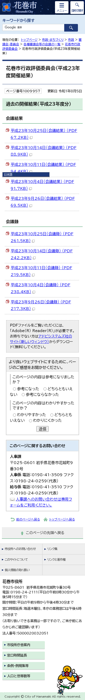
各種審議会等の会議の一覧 (42, 44)
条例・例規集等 (18, 665)
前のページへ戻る (28, 519)
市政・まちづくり (53, 39)
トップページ (29, 39)
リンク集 (52, 548)
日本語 (8, 174)
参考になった (28, 389)
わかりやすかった (31, 415)
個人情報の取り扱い (17, 570)
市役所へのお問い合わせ (20, 548)
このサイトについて (16, 559)
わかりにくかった (47, 420)
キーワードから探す (18, 20)
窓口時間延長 (17, 655)
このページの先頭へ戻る (45, 533)
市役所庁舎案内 (18, 645)
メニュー (62, 10)
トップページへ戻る (62, 519)
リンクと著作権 (56, 559)
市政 (71, 39)
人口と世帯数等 (18, 676)
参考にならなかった (42, 394)
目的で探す (77, 10)
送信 (42, 429)
